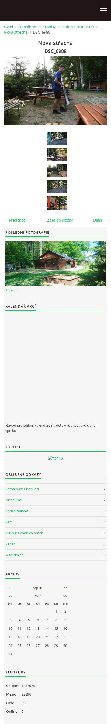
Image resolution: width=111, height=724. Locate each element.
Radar (10, 544)
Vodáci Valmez (17, 511)
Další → (100, 220)
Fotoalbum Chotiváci (22, 489)
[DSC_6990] (56, 203)
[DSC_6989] (56, 186)
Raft (8, 522)
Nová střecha (16, 32)
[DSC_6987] (56, 154)
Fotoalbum (27, 26)
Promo (10, 290)
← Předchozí (15, 220)
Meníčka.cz (14, 555)
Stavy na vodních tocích (24, 533)
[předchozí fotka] (13, 90)
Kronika (49, 26)
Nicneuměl (14, 500)
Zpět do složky (60, 220)
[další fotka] (98, 90)
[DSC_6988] (56, 170)
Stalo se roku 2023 (77, 26)
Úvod (8, 26)
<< (10, 587)
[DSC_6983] (56, 138)
